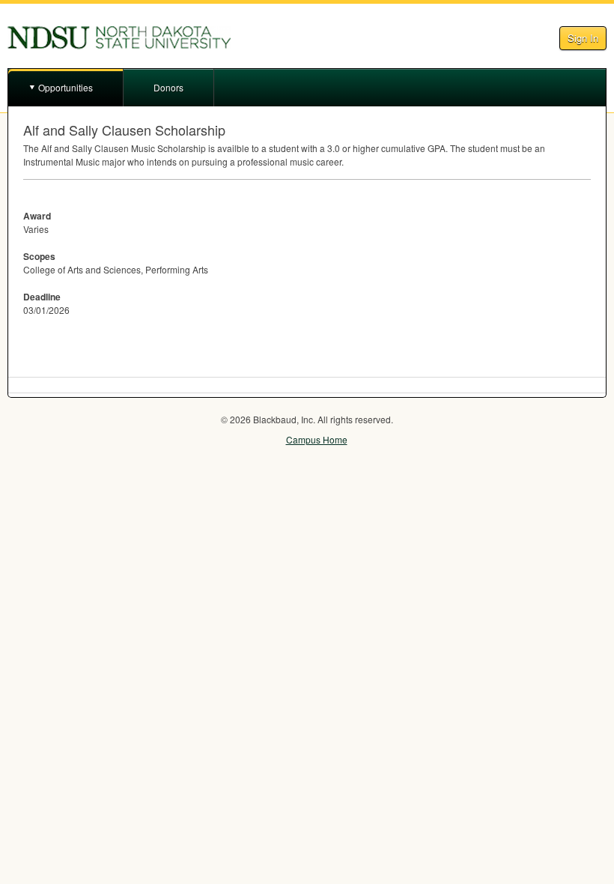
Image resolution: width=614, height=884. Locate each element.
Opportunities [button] (65, 87)
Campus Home (316, 439)
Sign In (583, 38)
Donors (168, 87)
